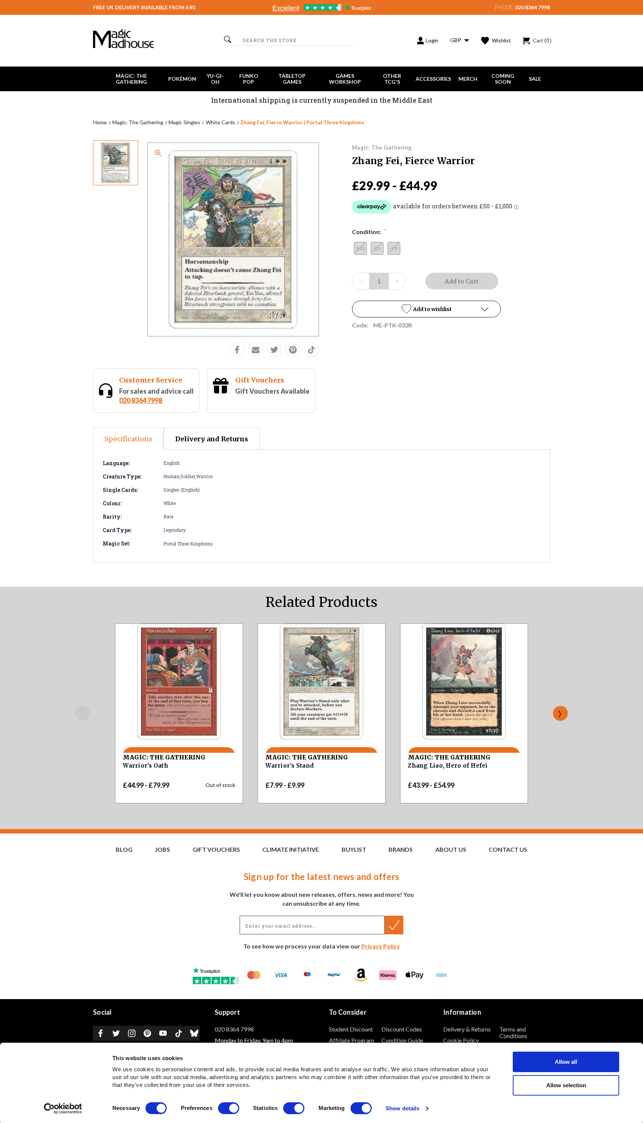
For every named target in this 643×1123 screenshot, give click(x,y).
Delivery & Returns (467, 1029)
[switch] (228, 1108)
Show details (402, 1109)
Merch (467, 79)
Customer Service (150, 380)
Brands (400, 849)
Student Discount (351, 1029)
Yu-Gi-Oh (215, 79)
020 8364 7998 (532, 7)
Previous (82, 713)
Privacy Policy (380, 946)
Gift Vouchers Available (272, 391)
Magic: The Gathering (131, 79)
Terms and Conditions (513, 1032)
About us (450, 849)
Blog (124, 849)
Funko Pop (248, 79)
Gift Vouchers (259, 380)
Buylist (354, 849)
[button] (426, 309)
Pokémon (182, 79)
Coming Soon (503, 79)
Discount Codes (401, 1029)
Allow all (566, 1062)
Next (560, 713)
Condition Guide (402, 1040)
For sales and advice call (156, 395)
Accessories (433, 79)
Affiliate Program (351, 1040)
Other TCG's (392, 79)
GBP (456, 40)
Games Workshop (345, 79)
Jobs (162, 849)
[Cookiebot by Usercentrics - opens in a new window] (63, 1108)
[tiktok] (311, 349)
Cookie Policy (461, 1040)
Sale (535, 79)
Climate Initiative (290, 849)
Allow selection (566, 1085)
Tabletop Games (291, 79)
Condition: (369, 231)
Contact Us (508, 849)
